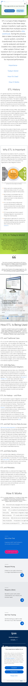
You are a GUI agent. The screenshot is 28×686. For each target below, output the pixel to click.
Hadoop (3, 407)
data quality (6, 459)
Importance (13, 65)
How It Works (14, 82)
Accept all (14, 667)
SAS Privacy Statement (10, 658)
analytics (6, 225)
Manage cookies (14, 675)
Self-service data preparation (8, 427)
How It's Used (13, 76)
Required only (14, 671)
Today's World (13, 71)
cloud (19, 419)
